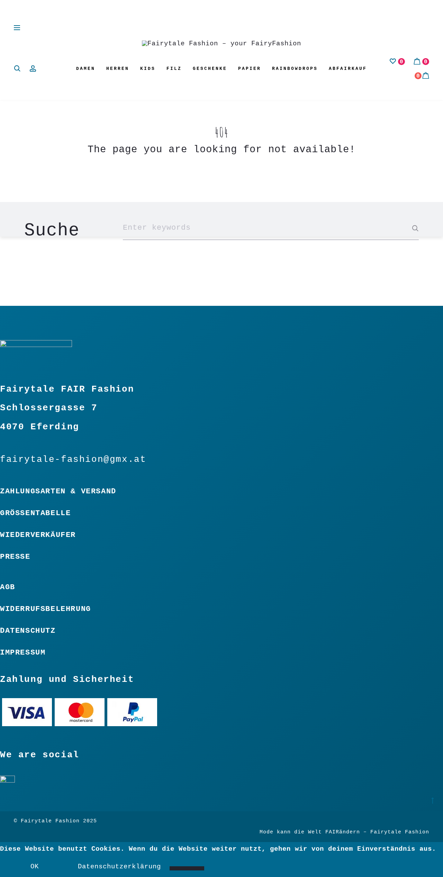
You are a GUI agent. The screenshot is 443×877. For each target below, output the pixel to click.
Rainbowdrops (295, 68)
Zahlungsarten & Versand (58, 491)
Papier (249, 68)
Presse (15, 556)
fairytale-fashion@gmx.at (73, 460)
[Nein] (187, 868)
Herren (117, 68)
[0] (392, 61)
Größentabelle (35, 513)
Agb (7, 587)
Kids (147, 68)
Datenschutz (28, 630)
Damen (85, 68)
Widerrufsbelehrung (45, 608)
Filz (174, 68)
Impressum (22, 652)
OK (34, 866)
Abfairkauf (348, 68)
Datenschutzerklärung (119, 866)
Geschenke (210, 68)
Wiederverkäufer (38, 534)
